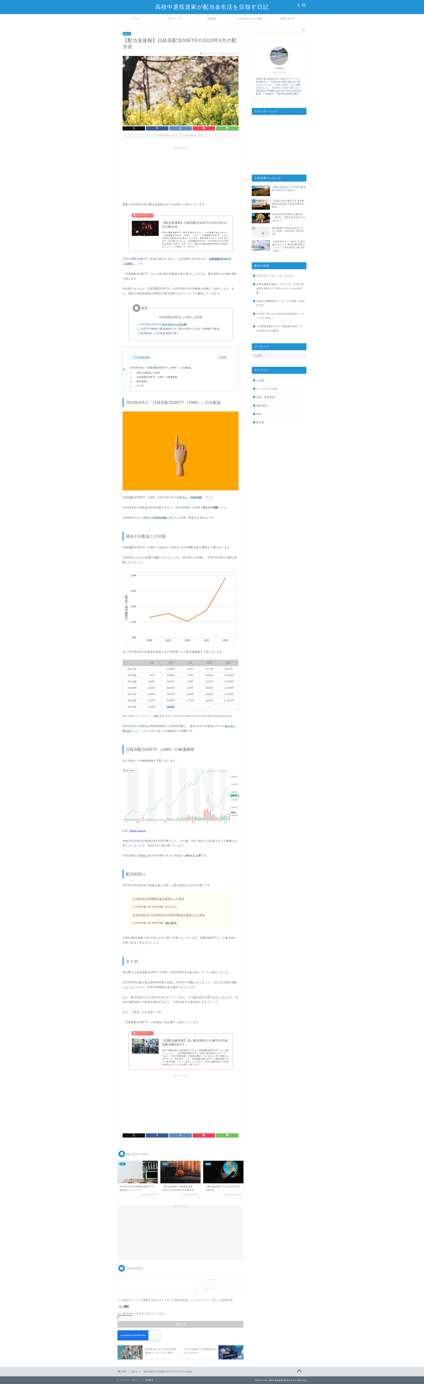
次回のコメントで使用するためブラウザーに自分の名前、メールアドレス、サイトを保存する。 (179, 1300)
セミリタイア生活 (267, 388)
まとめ (140, 385)
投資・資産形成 (265, 397)
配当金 (127, 34)
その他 (260, 380)
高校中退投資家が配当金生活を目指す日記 (212, 6)
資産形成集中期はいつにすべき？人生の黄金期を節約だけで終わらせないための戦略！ (280, 288)
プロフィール (174, 18)
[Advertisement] (180, 174)
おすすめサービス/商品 (250, 18)
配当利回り (142, 381)
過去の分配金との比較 (148, 372)
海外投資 (261, 405)
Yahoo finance (137, 830)
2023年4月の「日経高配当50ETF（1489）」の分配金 (160, 367)
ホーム (136, 18)
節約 (259, 414)
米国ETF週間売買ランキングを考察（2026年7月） (280, 303)
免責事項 (149, 1380)
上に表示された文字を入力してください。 (143, 1313)
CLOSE (222, 357)
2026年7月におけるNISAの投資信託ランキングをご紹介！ (280, 316)
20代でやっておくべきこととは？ (275, 276)
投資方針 (212, 18)
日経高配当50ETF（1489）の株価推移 (157, 377)
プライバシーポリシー (130, 1380)
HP (156, 716)
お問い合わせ (287, 18)
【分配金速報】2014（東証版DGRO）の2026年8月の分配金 (279, 328)
